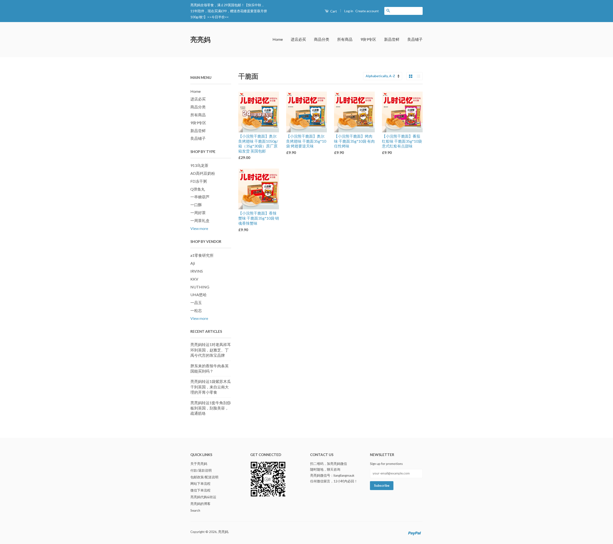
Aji (192, 263)
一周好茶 (198, 212)
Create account (367, 11)
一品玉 (196, 302)
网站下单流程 (200, 484)
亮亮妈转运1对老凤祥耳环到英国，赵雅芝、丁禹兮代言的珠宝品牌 (210, 349)
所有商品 (344, 39)
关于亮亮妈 (198, 464)
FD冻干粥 (198, 181)
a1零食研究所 (202, 255)
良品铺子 (415, 39)
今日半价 (218, 17)
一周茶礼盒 (200, 220)
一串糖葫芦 (200, 196)
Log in (348, 11)
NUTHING (199, 287)
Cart (333, 11)
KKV (194, 279)
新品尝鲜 (391, 39)
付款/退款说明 (201, 470)
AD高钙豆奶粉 (202, 173)
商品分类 (321, 39)
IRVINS (196, 271)
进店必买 (298, 39)
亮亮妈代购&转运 (203, 497)
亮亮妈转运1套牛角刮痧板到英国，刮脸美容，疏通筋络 (210, 408)
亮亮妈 (200, 39)
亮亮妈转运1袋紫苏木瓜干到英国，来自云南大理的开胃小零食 (210, 386)
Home (277, 39)
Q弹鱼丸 (197, 189)
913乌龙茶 (199, 165)
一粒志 (196, 310)
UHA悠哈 (198, 294)
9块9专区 (368, 39)
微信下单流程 (200, 490)
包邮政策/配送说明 (204, 477)
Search (195, 510)
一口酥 (196, 204)
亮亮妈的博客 (200, 504)
